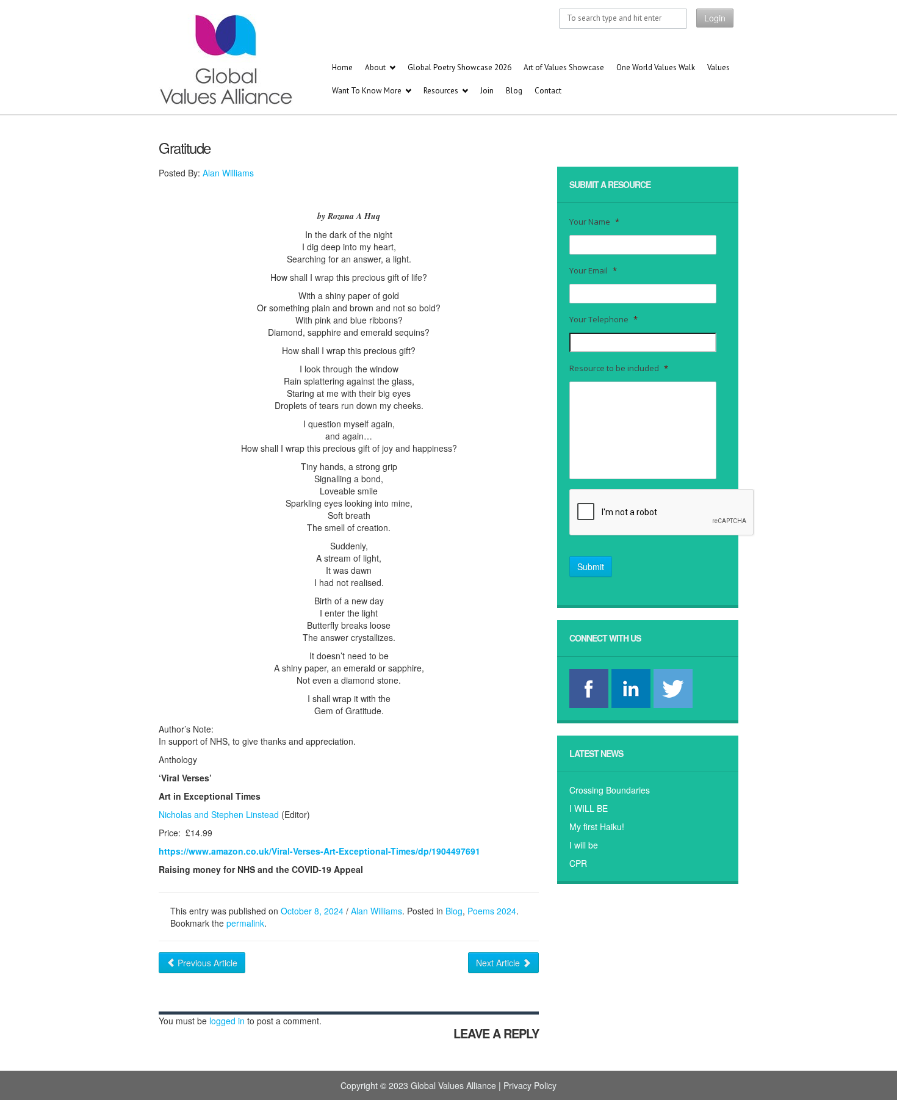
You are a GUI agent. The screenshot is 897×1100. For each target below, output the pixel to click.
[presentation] (662, 513)
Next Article (499, 963)
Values (718, 67)
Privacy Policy (530, 1085)
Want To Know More (367, 90)
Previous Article (206, 963)
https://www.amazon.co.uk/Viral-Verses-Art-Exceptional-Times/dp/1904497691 (319, 851)
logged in (227, 1021)
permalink (245, 923)
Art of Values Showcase (564, 67)
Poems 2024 (491, 911)
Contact (548, 90)
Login (715, 18)
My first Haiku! (596, 826)
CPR (578, 863)
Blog (514, 90)
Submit (590, 566)
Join (487, 90)
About (375, 67)
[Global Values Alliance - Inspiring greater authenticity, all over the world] (199, 59)
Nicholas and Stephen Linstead (219, 814)
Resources (440, 90)
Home (342, 67)
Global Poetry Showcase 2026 (459, 67)
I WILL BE (588, 808)
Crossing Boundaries (609, 790)
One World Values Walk (655, 67)
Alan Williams (228, 173)
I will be (583, 845)
